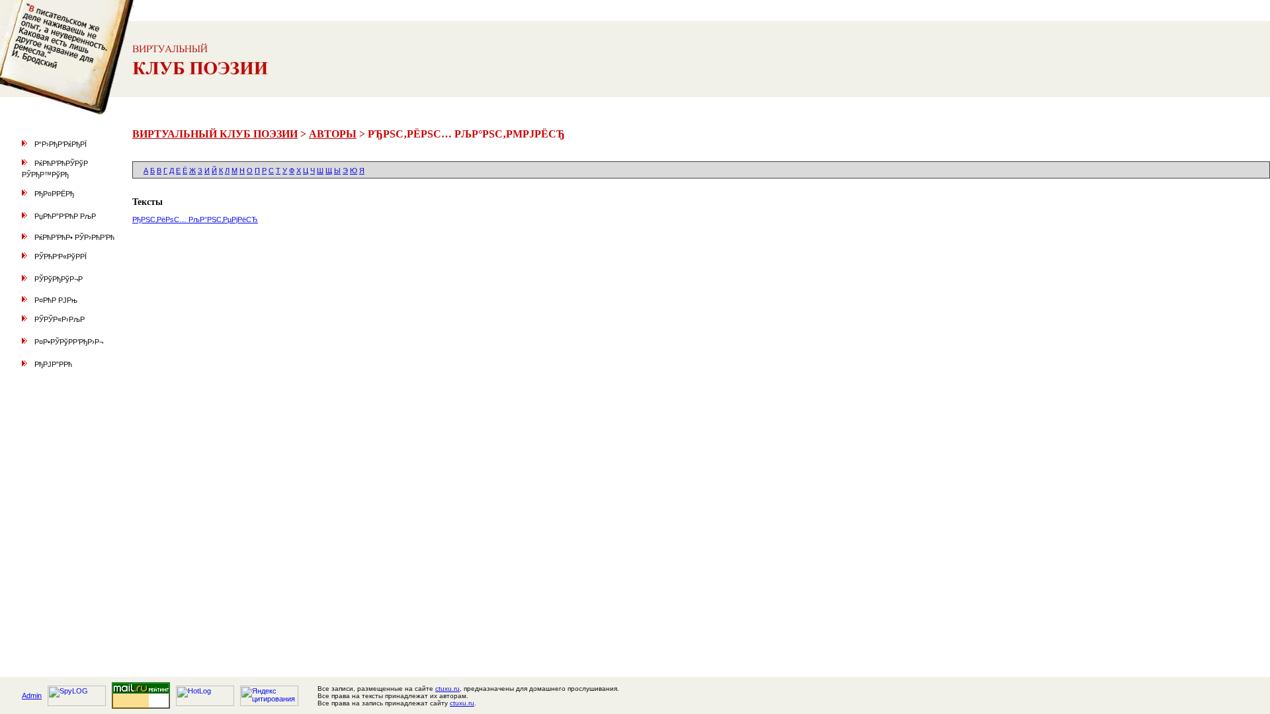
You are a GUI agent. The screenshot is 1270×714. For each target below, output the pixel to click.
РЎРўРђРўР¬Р (58, 279)
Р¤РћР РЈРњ (55, 300)
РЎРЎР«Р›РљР (59, 319)
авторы (333, 133)
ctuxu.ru (447, 688)
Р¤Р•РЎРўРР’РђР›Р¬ (68, 342)
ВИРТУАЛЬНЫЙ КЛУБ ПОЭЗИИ (215, 133)
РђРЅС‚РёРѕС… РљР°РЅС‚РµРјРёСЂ (195, 219)
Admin (32, 695)
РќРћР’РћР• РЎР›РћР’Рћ (74, 237)
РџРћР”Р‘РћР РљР (65, 216)
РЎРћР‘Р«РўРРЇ (60, 256)
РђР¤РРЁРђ (54, 194)
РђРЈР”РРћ (53, 364)
